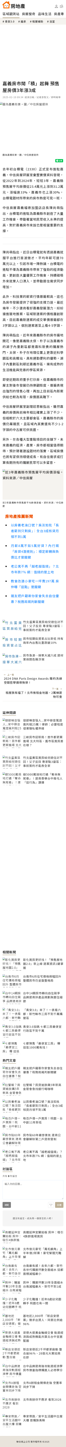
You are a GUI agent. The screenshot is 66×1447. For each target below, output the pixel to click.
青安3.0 (9, 21)
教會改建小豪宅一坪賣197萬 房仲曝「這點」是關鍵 (35, 584)
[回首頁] (14, 4)
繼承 (23, 21)
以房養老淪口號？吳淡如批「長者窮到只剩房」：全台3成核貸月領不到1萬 (35, 531)
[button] (61, 6)
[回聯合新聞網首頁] (6, 4)
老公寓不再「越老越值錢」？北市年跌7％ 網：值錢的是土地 (35, 569)
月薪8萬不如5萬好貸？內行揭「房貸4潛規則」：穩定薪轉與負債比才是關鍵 (35, 551)
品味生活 (44, 13)
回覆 (59, 1205)
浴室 (52, 21)
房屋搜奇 (28, 13)
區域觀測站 (11, 13)
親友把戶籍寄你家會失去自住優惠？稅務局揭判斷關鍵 (35, 598)
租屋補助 (37, 21)
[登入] (56, 6)
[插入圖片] (51, 1205)
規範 (6, 1205)
